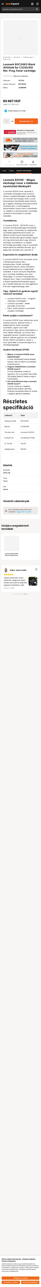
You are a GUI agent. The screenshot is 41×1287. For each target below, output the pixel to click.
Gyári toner (7, 59)
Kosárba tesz (26, 121)
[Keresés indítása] (37, 9)
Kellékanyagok (28, 57)
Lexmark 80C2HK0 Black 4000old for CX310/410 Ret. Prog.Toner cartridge (11, 556)
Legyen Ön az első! (23, 512)
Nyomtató (17, 57)
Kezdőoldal (6, 57)
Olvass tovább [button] (9, 588)
